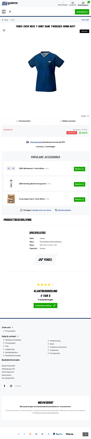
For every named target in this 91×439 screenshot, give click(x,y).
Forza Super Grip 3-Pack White (32, 199)
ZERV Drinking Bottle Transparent (32, 184)
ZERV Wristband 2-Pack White (31, 168)
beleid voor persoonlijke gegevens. (47, 413)
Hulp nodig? (85, 20)
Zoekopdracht (82, 12)
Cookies (18, 386)
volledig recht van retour (41, 210)
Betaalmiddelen (64, 210)
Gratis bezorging (36, 142)
